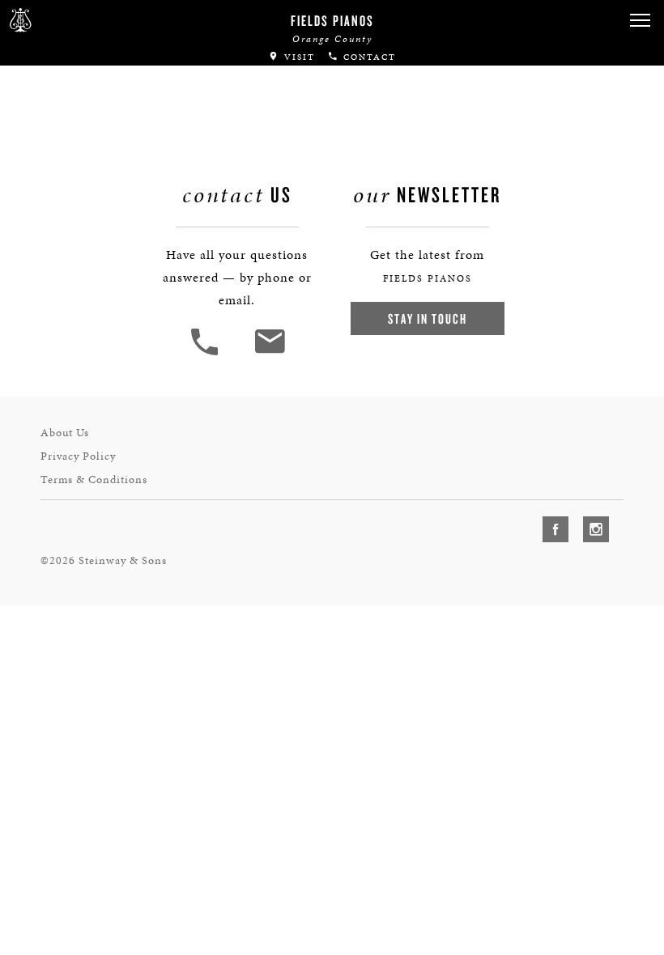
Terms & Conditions (93, 479)
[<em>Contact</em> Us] (269, 353)
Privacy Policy (78, 456)
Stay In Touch (427, 318)
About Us (64, 432)
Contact (367, 57)
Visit (297, 57)
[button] (640, 20)
